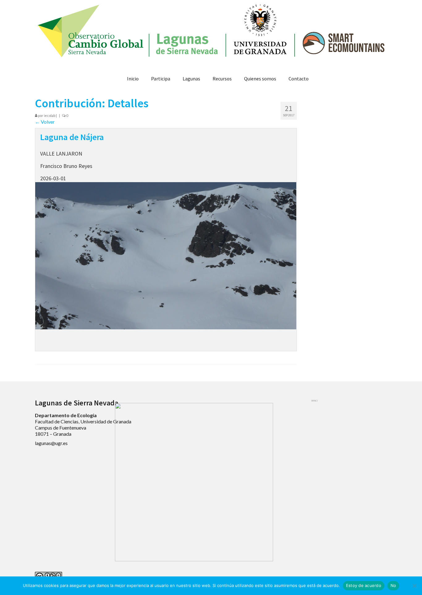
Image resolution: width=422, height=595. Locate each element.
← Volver (45, 122)
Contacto (299, 78)
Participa (160, 78)
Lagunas (191, 78)
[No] (414, 586)
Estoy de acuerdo (363, 585)
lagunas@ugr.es (51, 443)
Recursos (222, 78)
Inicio (133, 78)
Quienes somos (260, 78)
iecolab (49, 115)
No (393, 585)
